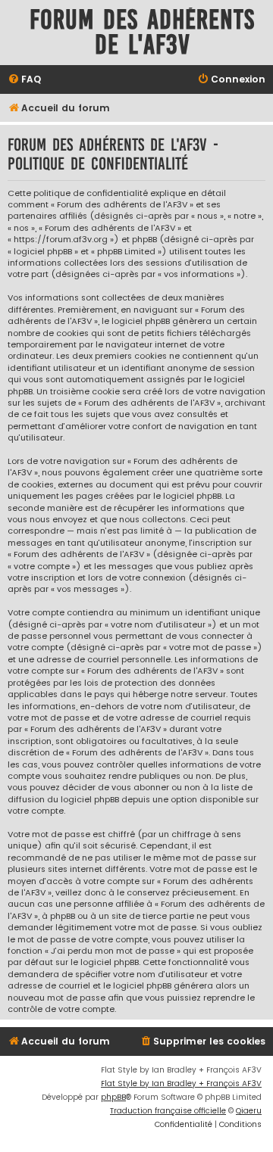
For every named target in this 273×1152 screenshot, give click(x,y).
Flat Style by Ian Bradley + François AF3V (181, 1083)
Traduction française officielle (168, 1110)
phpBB (113, 1097)
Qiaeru (249, 1110)
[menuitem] (24, 80)
